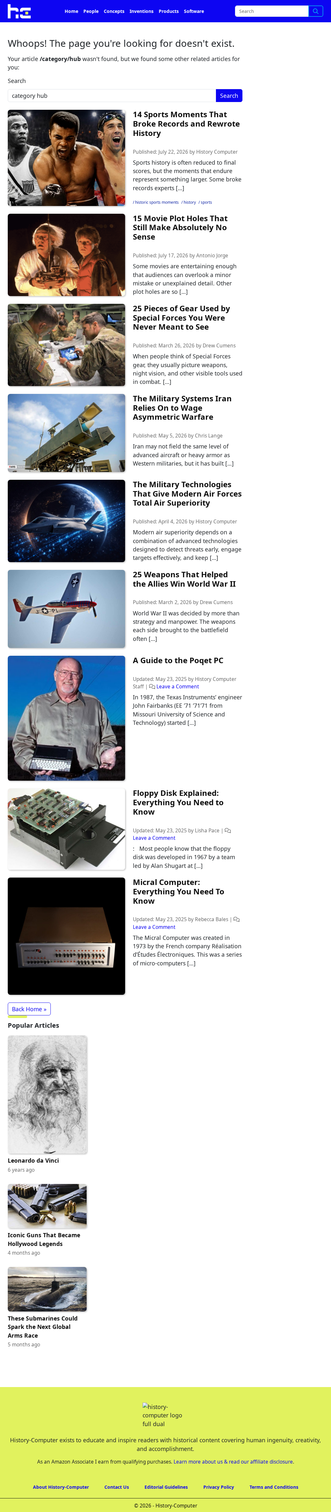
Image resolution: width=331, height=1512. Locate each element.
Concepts (114, 11)
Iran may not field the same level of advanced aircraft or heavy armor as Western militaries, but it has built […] (183, 454)
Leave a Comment (177, 686)
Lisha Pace (207, 830)
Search (17, 81)
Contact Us (116, 1487)
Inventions (142, 11)
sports (206, 202)
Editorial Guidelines (166, 1487)
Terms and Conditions (274, 1487)
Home (71, 11)
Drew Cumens (219, 345)
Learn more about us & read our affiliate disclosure (233, 1461)
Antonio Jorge (212, 255)
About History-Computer (61, 1487)
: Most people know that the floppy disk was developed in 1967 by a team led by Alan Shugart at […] (184, 857)
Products (169, 11)
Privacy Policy (218, 1487)
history (190, 202)
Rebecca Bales (211, 919)
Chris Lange (209, 435)
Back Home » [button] (29, 1009)
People (91, 11)
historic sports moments (157, 202)
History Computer (217, 152)
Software (194, 11)
